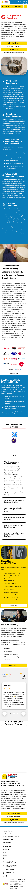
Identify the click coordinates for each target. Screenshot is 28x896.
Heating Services (7, 831)
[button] (10, 713)
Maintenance (6, 846)
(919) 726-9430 (23, 1)
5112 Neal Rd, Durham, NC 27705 (11, 861)
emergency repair (7, 34)
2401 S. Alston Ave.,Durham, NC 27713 (11, 865)
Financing (5, 849)
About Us (5, 852)
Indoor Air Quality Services (10, 837)
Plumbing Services (8, 839)
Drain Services (7, 842)
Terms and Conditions (19, 886)
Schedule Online (10, 872)
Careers (4, 855)
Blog (3, 858)
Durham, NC (24, 3)
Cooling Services (7, 834)
